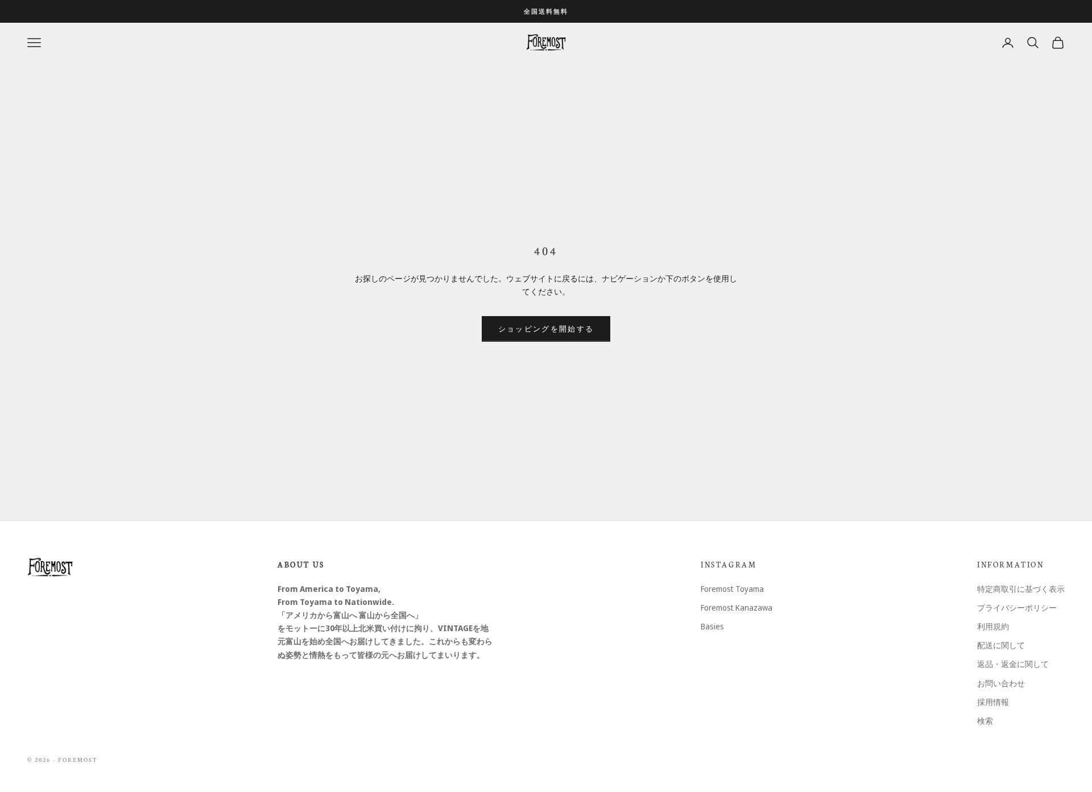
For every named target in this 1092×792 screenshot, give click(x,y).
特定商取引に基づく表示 (1021, 588)
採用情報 (993, 701)
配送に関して (1001, 645)
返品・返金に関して (1013, 663)
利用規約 (993, 626)
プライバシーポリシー (1017, 607)
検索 (985, 720)
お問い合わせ (1001, 683)
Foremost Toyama (732, 588)
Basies (712, 626)
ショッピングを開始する (546, 329)
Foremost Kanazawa (736, 607)
